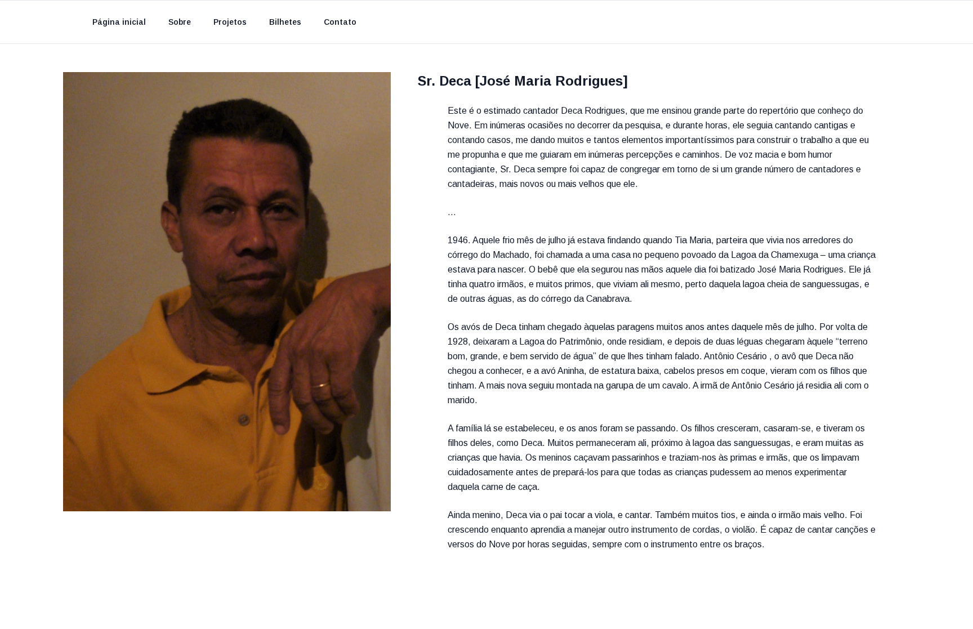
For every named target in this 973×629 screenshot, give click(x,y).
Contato (340, 21)
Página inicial (119, 21)
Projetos (230, 21)
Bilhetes (285, 21)
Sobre (179, 21)
